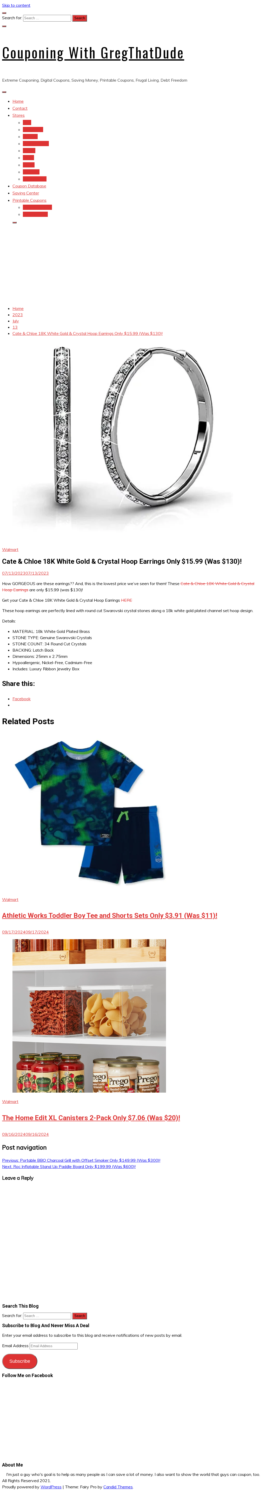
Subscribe (19, 1361)
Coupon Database (29, 186)
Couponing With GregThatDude (93, 52)
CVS (27, 122)
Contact (20, 108)
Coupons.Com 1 (37, 207)
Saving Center (25, 193)
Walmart (10, 549)
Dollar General (36, 143)
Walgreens (33, 129)
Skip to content (16, 5)
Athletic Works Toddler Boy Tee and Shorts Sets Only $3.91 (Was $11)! (109, 915)
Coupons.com (35, 214)
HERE (126, 600)
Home (18, 101)
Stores (18, 115)
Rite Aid (30, 136)
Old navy (31, 171)
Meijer (28, 157)
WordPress (51, 1486)
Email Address (16, 1345)
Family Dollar (34, 178)
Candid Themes (118, 1486)
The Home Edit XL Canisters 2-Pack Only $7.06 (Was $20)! (91, 1118)
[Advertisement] (133, 264)
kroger (29, 164)
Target (29, 150)
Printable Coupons (29, 200)
